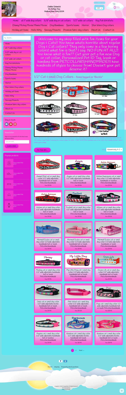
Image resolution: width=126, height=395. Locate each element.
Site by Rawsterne (66, 388)
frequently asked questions (69, 367)
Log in (96, 2)
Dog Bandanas (56, 25)
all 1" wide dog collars (31, 20)
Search (50, 367)
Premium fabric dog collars (75, 30)
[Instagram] (15, 124)
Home (15, 20)
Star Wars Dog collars (103, 25)
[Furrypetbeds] (9, 9)
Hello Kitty (36, 30)
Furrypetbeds (65, 386)
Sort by (104, 150)
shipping (56, 367)
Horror (85, 25)
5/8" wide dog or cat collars (57, 20)
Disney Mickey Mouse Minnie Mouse (30, 25)
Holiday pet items (20, 30)
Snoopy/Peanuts (52, 30)
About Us (95, 30)
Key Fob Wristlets (104, 20)
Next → (81, 350)
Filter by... (42, 150)
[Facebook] (6, 124)
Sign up (102, 2)
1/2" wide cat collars (83, 20)
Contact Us (108, 30)
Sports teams (72, 25)
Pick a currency (99, 6)
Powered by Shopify (66, 389)
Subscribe (11, 146)
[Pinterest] (11, 124)
